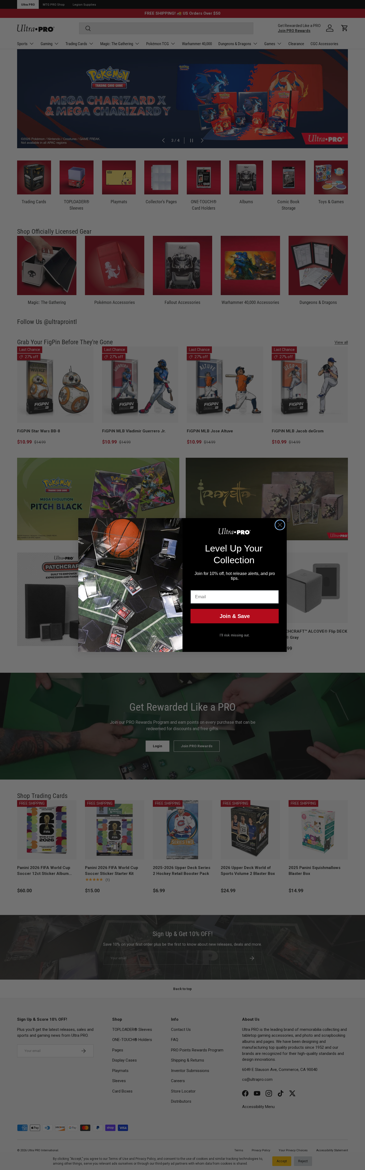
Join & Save (235, 616)
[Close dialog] (280, 525)
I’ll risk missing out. (235, 635)
